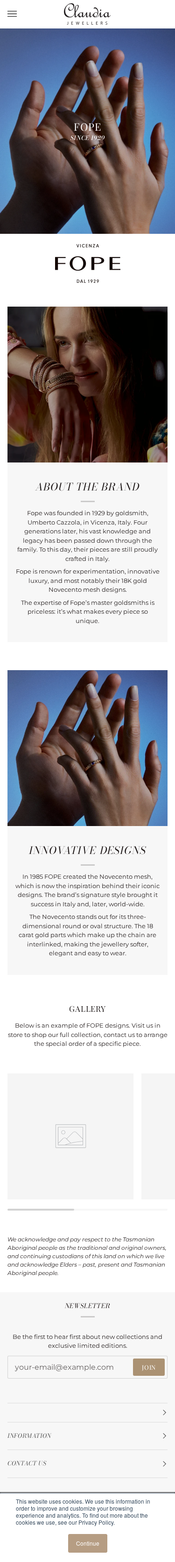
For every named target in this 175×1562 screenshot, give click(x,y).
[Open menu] (21, 14)
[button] (87, 1412)
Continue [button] (87, 1543)
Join (149, 1367)
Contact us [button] (26, 1463)
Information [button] (29, 1435)
